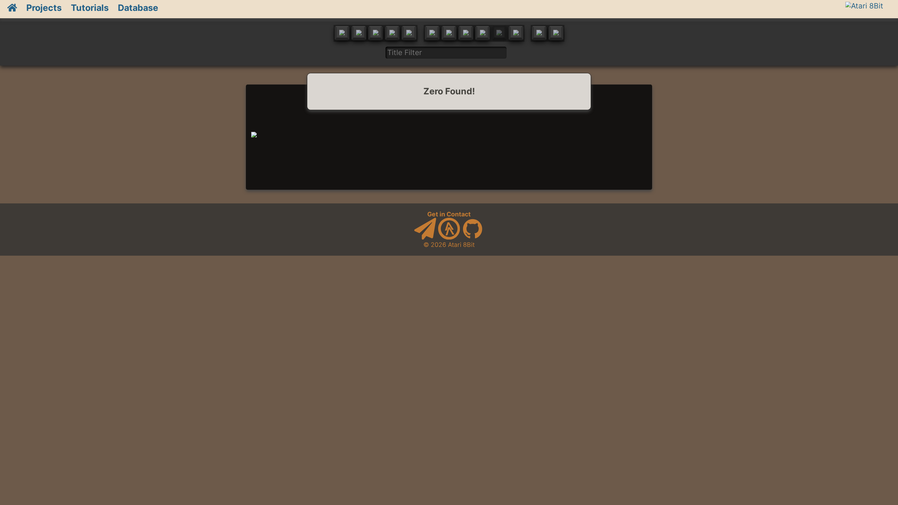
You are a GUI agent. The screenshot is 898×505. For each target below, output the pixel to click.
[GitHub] (472, 237)
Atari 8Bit (461, 244)
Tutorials (90, 7)
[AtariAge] (449, 237)
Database (138, 7)
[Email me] (425, 237)
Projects (44, 7)
